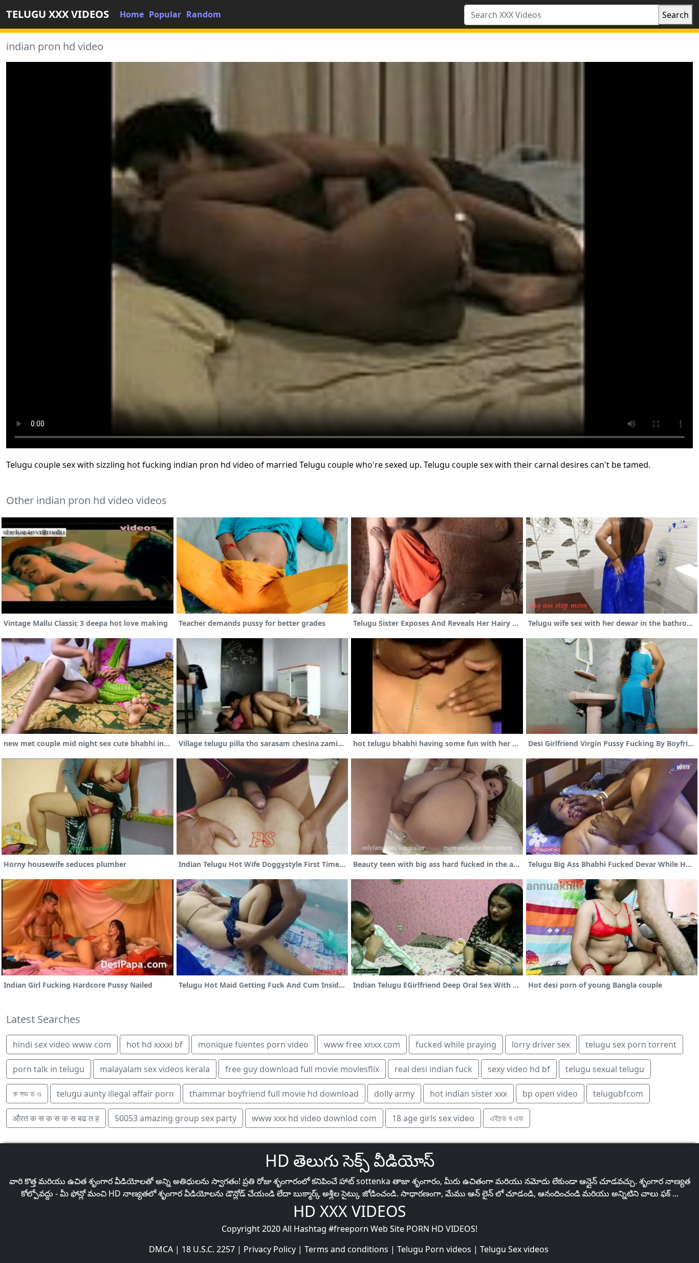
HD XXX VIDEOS (349, 1211)
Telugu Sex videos (514, 1249)
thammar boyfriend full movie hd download (274, 1093)
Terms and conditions (346, 1249)
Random (203, 14)
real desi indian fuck (433, 1069)
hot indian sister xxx (468, 1093)
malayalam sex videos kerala (155, 1069)
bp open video (550, 1093)
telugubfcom (618, 1093)
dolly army (394, 1093)
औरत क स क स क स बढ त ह (56, 1118)
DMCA (161, 1249)
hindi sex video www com (62, 1044)
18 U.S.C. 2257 (208, 1249)
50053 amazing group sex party (175, 1118)
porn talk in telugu (48, 1069)
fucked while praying (456, 1044)
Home (132, 14)
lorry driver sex (541, 1044)
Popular (165, 14)
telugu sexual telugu (604, 1069)
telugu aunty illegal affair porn (115, 1093)
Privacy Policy (270, 1249)
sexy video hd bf (519, 1069)
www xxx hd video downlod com (314, 1118)
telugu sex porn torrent (630, 1044)
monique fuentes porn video (253, 1044)
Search (675, 14)
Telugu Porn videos (434, 1249)
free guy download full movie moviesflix (302, 1069)
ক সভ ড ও (27, 1093)
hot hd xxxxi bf (154, 1044)
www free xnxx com (362, 1044)
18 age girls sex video (433, 1118)
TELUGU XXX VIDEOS (57, 14)
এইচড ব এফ (506, 1118)
